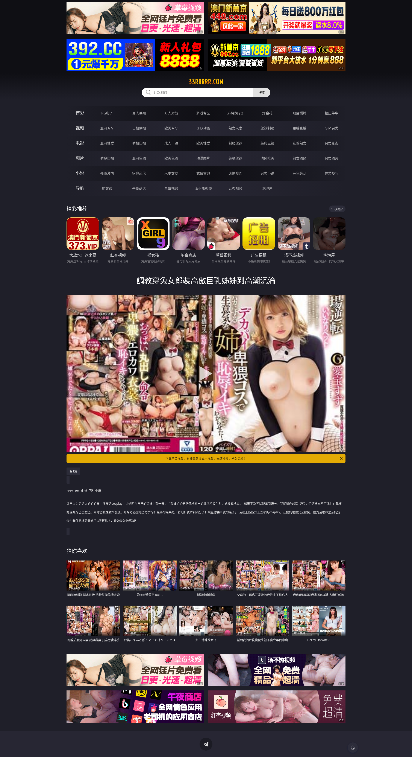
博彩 (80, 113)
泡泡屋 (267, 188)
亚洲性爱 (107, 143)
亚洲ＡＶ (107, 128)
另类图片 (331, 158)
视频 (80, 128)
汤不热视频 (203, 188)
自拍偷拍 (139, 128)
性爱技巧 (331, 173)
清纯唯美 (267, 158)
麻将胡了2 (235, 113)
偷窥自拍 (107, 158)
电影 (80, 143)
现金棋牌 (299, 113)
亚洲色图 (139, 158)
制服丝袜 (235, 143)
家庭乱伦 (139, 173)
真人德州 (139, 113)
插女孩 (107, 188)
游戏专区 (203, 113)
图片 (80, 158)
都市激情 (107, 173)
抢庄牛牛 (331, 113)
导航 (80, 188)
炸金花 (267, 113)
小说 (80, 173)
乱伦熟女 (299, 143)
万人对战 (171, 113)
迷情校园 (235, 173)
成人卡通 (171, 143)
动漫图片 (203, 158)
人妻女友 (171, 173)
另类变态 (331, 143)
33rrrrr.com (206, 81)
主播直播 (299, 128)
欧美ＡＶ (171, 128)
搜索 (261, 92)
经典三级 (267, 143)
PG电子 (107, 113)
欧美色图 (171, 158)
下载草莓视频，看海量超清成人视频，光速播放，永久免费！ (206, 458)
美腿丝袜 (235, 158)
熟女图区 (299, 158)
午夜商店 (139, 188)
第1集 (73, 471)
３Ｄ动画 (203, 128)
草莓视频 (171, 188)
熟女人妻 (235, 128)
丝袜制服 (267, 128)
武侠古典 (203, 173)
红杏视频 (235, 188)
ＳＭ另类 (331, 128)
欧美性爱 (203, 143)
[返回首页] (353, 747)
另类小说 (267, 173)
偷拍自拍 (139, 143)
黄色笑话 (299, 173)
